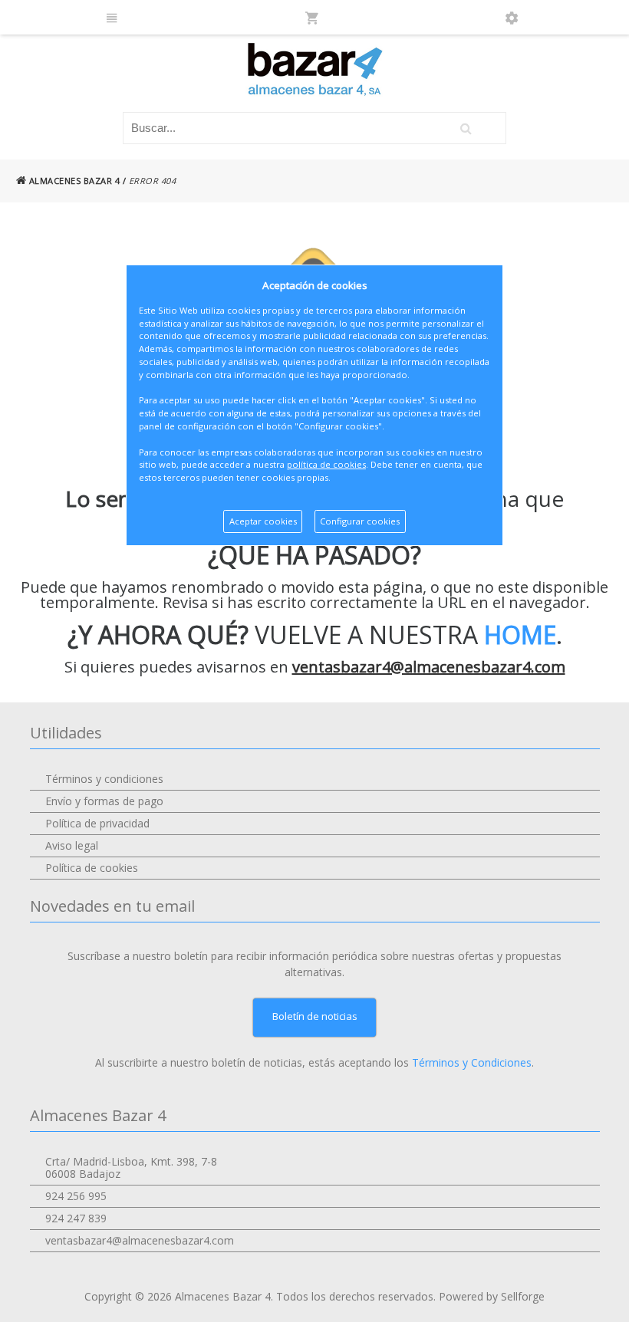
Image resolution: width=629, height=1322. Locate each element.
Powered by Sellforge (492, 1296)
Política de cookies (91, 867)
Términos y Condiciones (472, 1062)
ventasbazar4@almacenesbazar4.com (428, 666)
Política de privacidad (97, 823)
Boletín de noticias (314, 1016)
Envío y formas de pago (104, 801)
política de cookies (326, 464)
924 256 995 (76, 1196)
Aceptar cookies (263, 521)
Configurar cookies (360, 521)
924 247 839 (76, 1218)
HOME (520, 634)
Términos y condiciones (104, 778)
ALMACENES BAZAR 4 (73, 180)
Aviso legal (71, 845)
